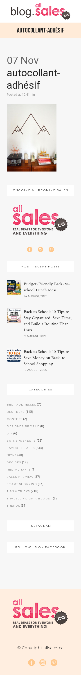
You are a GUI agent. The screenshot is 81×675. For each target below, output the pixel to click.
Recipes (14, 462)
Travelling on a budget (29, 498)
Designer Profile (23, 426)
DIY (9, 433)
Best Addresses (21, 404)
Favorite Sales (21, 448)
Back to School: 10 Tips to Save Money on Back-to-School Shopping (46, 358)
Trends (13, 505)
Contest (14, 419)
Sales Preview (20, 476)
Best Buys (16, 411)
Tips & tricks (18, 491)
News (11, 455)
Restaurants (19, 469)
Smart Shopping (22, 484)
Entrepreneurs (21, 440)
